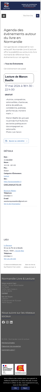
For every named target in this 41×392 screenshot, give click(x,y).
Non (25, 388)
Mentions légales (8, 343)
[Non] (38, 384)
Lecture (6, 176)
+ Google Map (19, 251)
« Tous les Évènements (13, 63)
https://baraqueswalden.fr (12, 181)
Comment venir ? (8, 350)
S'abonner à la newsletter (11, 346)
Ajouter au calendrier (16, 141)
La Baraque (8, 245)
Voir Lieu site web (10, 259)
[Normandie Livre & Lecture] (20, 3)
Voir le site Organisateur (12, 204)
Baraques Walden (10, 191)
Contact (5, 293)
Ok (15, 388)
